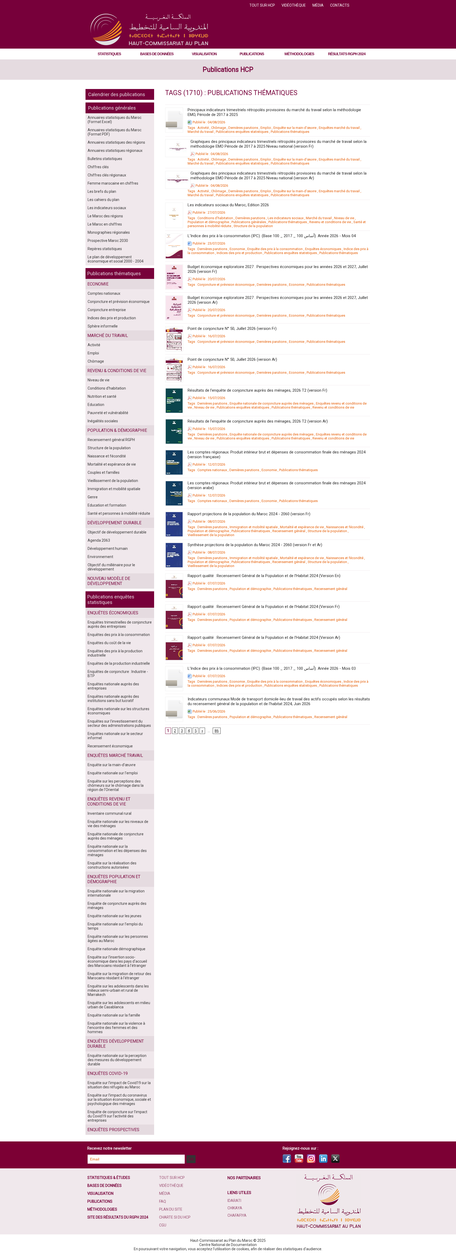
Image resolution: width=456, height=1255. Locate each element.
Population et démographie (208, 222)
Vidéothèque (294, 5)
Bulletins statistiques (105, 159)
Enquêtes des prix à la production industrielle (115, 653)
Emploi (93, 353)
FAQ (162, 1201)
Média (318, 5)
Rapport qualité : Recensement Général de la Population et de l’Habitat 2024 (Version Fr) (264, 606)
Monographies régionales (109, 232)
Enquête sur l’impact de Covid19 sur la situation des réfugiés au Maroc (119, 1085)
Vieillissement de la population (113, 481)
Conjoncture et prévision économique (119, 301)
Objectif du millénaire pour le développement (111, 567)
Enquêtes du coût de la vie (109, 643)
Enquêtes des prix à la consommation (119, 635)
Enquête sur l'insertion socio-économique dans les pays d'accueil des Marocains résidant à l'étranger (117, 961)
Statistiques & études (108, 1178)
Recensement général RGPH (111, 440)
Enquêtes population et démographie (113, 879)
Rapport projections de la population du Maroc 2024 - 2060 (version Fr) (249, 514)
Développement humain (108, 548)
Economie (97, 284)
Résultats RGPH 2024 (346, 54)
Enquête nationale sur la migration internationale (116, 893)
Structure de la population (109, 448)
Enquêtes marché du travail (339, 128)
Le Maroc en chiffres (105, 224)
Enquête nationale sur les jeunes (114, 916)
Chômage (96, 361)
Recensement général (288, 531)
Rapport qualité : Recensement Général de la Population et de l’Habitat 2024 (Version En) (264, 575)
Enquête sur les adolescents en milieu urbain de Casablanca (119, 1005)
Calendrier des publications (116, 94)
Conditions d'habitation (107, 388)
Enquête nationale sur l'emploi (113, 773)
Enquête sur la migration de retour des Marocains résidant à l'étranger (119, 976)
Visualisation (204, 54)
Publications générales (112, 108)
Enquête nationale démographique (116, 949)
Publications (252, 54)
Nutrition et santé (102, 396)
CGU (162, 1225)
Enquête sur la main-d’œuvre (112, 765)
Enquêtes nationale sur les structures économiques (118, 711)
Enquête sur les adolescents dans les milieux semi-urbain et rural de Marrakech (118, 990)
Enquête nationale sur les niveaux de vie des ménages (118, 824)
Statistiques (109, 54)
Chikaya (234, 1208)
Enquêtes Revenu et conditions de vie (108, 802)
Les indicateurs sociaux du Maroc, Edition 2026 (228, 205)
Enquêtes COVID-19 (107, 1073)
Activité (94, 345)
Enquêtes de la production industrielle (119, 663)
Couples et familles (104, 472)
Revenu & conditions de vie (116, 370)
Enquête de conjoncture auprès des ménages (117, 905)
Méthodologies (299, 54)
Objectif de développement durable (117, 532)
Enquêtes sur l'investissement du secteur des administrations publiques (119, 723)
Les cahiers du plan (103, 200)
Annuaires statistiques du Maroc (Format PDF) (114, 132)
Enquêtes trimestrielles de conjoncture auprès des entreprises (120, 624)
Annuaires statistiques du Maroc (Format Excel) (114, 119)
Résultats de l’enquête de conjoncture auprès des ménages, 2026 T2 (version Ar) (258, 421)
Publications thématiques (114, 273)
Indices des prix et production (112, 318)
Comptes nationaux (104, 293)
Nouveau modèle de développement (108, 581)
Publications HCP (228, 69)
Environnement (100, 557)
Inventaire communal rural (109, 813)
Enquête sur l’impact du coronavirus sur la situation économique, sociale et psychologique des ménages (119, 1099)
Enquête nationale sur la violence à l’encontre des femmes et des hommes (116, 1027)
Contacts (339, 5)
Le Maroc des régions (105, 216)
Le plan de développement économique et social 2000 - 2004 (116, 259)
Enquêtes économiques (112, 612)
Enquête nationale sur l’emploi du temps (115, 926)
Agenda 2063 (99, 540)
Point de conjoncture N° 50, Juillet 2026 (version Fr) (232, 328)
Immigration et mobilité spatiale (114, 489)
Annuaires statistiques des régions (116, 142)
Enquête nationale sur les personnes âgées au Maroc (118, 938)
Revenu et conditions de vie (330, 222)
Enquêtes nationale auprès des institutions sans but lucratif (113, 698)
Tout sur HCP (262, 5)
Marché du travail (107, 335)
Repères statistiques (105, 249)
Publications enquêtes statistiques (110, 599)
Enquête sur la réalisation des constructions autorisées (112, 865)
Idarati (234, 1200)
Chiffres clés (98, 167)
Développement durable (114, 522)
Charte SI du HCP (175, 1217)
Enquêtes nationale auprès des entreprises (113, 686)
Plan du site (170, 1209)
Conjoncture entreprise (107, 310)
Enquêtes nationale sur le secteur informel (115, 736)
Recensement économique (110, 746)
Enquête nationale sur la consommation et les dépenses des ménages (117, 850)
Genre (93, 497)
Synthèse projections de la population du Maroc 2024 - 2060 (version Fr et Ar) (255, 544)
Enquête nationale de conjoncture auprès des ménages (116, 836)
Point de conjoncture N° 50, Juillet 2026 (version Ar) (232, 359)
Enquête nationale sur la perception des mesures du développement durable (117, 1059)
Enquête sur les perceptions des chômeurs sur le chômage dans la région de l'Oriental (116, 785)
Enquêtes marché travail (115, 755)
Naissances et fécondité (344, 527)
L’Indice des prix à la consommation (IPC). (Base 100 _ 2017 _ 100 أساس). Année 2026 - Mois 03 (272, 668)
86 (217, 730)
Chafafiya (236, 1215)
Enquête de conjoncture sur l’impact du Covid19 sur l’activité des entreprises (117, 1116)
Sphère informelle (103, 326)
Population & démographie (117, 430)
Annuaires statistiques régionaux (115, 150)
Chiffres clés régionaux (107, 175)
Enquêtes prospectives (113, 1129)
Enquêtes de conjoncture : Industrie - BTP (118, 673)
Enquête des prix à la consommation (275, 249)
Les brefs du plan (102, 191)
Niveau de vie (99, 380)
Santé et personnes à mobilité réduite (119, 513)
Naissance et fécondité (107, 456)
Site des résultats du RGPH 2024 (117, 1217)
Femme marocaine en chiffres (113, 183)
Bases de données (156, 54)
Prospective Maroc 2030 (108, 240)
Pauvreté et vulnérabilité (108, 413)
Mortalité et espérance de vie (112, 464)
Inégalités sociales (103, 421)
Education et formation (107, 505)
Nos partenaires (244, 1178)
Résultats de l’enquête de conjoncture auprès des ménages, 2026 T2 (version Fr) (257, 390)
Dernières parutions (243, 128)
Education (96, 404)
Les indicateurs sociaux (107, 208)
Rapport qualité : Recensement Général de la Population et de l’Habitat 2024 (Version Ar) (264, 637)
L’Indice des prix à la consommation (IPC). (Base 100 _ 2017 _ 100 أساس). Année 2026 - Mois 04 (272, 235)
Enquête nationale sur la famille (114, 1015)
